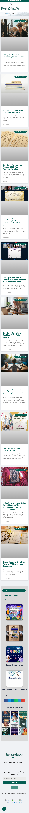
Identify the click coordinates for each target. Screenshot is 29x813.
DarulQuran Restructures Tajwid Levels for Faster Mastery (12, 335)
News (7, 13)
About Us (9, 766)
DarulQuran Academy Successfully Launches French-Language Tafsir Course (14, 57)
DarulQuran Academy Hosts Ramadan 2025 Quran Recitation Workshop (13, 167)
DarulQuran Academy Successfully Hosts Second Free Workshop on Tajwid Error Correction (14, 222)
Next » (21, 584)
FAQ (24, 762)
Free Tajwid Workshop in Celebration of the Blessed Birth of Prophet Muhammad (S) (14, 280)
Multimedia (19, 762)
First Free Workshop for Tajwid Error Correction (14, 449)
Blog (14, 762)
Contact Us (14, 766)
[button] (25, 4)
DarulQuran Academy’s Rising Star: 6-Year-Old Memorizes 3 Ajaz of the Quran (13, 392)
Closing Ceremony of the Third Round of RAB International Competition (14, 564)
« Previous (8, 584)
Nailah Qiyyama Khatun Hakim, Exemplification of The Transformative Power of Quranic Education (14, 506)
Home (3, 13)
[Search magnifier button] (24, 590)
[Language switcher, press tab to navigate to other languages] (11, 4)
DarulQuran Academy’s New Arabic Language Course (13, 111)
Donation (20, 766)
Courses (10, 762)
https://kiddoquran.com (14, 665)
